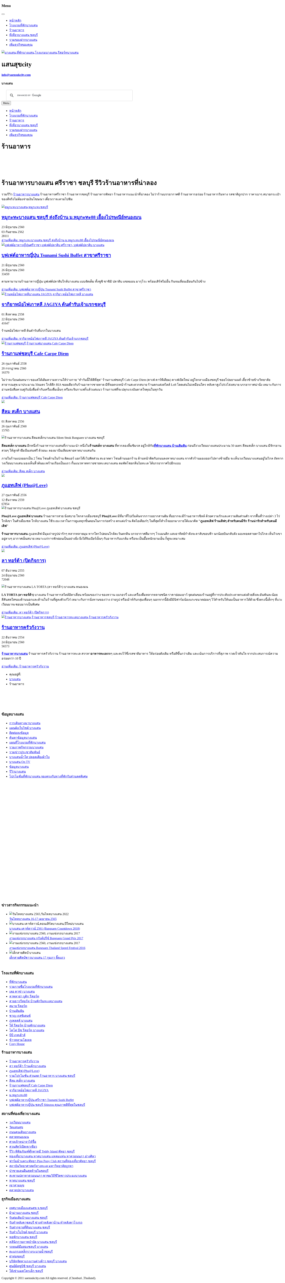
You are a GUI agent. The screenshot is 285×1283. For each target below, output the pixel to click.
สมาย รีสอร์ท (18, 1006)
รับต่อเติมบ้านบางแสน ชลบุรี (28, 1217)
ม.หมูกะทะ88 (18, 1095)
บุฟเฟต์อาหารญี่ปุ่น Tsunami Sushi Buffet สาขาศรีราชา (56, 255)
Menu (6, 103)
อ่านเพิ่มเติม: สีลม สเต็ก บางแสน (23, 471)
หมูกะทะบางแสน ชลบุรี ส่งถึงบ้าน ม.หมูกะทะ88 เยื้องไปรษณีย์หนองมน (71, 217)
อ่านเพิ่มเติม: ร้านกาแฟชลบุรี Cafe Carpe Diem (32, 397)
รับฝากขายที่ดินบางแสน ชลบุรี (29, 1227)
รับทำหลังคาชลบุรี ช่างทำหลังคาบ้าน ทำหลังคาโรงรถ (45, 1222)
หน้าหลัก (15, 20)
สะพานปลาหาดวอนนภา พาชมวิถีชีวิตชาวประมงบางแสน (48, 1175)
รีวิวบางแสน (17, 771)
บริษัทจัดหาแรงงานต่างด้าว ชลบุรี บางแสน (38, 1261)
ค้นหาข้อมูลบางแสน (23, 737)
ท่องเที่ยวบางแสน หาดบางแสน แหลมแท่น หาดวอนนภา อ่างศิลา (52, 1156)
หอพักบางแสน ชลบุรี (23, 1237)
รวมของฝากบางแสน (23, 39)
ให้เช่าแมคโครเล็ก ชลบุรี (26, 1271)
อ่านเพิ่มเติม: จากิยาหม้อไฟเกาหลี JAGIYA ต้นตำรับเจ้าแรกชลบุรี (45, 338)
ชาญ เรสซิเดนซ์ (20, 1015)
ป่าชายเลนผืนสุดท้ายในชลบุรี (28, 1170)
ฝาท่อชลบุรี (17, 1256)
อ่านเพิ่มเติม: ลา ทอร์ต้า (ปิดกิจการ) (25, 612)
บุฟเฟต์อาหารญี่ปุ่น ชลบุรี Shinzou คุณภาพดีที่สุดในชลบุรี (47, 1104)
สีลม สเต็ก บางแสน (21, 411)
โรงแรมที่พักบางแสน (23, 25)
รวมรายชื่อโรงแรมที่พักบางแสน (31, 986)
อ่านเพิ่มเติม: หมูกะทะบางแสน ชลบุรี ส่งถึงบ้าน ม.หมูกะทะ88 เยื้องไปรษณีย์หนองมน (58, 240)
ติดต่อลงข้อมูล (19, 732)
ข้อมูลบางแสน (19, 766)
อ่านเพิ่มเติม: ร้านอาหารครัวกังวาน (25, 666)
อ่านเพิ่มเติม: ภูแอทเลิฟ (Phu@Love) (25, 546)
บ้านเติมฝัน (16, 1010)
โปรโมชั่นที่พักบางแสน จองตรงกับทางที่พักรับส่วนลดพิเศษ (48, 776)
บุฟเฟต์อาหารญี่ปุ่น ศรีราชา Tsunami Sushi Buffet (41, 1100)
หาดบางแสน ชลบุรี (22, 1180)
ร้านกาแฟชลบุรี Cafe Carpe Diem (35, 353)
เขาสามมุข (16, 1185)
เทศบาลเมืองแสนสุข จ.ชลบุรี (28, 1208)
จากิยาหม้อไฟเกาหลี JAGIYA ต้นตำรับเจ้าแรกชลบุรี (54, 304)
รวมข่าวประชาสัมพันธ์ (24, 752)
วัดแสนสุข (16, 1127)
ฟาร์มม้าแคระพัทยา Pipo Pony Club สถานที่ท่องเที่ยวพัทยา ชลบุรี (52, 1161)
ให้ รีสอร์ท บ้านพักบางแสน (27, 1025)
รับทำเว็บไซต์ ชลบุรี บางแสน (28, 1232)
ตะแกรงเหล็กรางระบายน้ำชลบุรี (31, 1251)
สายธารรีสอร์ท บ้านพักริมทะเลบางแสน (35, 1001)
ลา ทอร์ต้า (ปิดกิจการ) (24, 560)
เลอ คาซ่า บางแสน (22, 991)
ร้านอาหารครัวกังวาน (23, 627)
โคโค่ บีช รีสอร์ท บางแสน (26, 1030)
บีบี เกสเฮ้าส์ (17, 1035)
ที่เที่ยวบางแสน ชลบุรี (23, 35)
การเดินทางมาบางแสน (24, 723)
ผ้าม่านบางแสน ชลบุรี (24, 1212)
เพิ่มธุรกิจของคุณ (21, 44)
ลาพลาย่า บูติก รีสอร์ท (24, 996)
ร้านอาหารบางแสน (26, 194)
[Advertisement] (72, 164)
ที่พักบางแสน (18, 981)
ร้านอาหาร (16, 30)
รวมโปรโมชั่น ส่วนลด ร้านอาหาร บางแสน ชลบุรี (42, 1075)
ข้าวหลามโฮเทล (20, 1040)
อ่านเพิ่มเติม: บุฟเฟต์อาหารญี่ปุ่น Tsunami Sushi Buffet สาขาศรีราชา (46, 289)
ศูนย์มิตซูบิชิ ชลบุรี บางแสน (27, 1266)
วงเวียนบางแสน (19, 1122)
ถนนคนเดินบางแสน (22, 1132)
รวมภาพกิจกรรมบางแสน (26, 747)
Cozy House (17, 1044)
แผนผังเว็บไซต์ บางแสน (25, 728)
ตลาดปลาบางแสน (21, 1190)
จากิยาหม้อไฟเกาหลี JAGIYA (29, 1090)
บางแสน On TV (19, 761)
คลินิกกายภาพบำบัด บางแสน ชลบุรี (33, 1241)
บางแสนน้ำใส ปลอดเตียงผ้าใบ (29, 757)
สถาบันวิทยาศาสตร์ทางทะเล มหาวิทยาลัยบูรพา (41, 1166)
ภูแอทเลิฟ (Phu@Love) (25, 485)
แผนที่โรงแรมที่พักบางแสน (27, 742)
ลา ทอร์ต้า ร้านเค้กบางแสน (27, 1066)
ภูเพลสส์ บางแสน (20, 1020)
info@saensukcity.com (16, 74)
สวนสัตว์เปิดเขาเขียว (23, 1146)
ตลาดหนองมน (19, 1137)
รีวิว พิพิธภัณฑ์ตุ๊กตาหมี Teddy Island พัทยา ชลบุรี (42, 1151)
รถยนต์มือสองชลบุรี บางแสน (28, 1246)
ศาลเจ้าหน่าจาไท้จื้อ (22, 1141)
